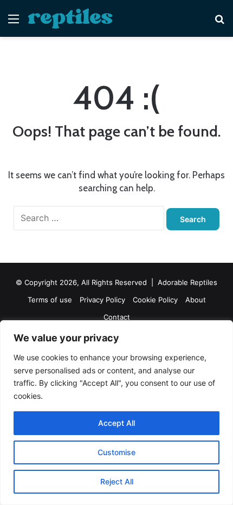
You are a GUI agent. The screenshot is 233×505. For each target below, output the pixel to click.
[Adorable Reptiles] (70, 18)
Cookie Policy (155, 299)
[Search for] (219, 22)
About (195, 299)
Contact (116, 317)
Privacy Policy (102, 299)
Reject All (116, 481)
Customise (116, 452)
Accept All (116, 423)
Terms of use (50, 299)
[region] (116, 412)
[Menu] (13, 22)
